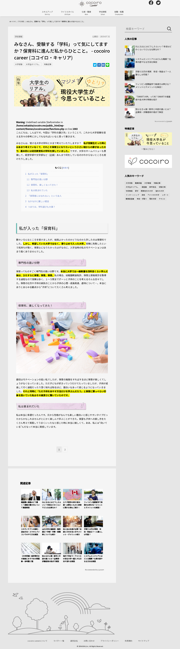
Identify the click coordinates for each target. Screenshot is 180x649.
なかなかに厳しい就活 (37, 201)
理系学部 (152, 199)
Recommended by (91, 570)
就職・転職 (119, 12)
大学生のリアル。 (33, 64)
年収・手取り (142, 199)
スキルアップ (47, 12)
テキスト (162, 199)
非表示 (65, 167)
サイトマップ (143, 640)
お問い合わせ (89, 640)
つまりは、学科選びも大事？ (40, 206)
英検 (143, 195)
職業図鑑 (138, 183)
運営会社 (74, 640)
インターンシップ (132, 195)
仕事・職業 (86, 12)
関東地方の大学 (147, 191)
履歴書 (144, 187)
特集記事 (47, 64)
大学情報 (147, 183)
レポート (165, 195)
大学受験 (18, 64)
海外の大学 (159, 191)
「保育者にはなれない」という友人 (43, 195)
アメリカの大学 (153, 195)
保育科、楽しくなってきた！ (42, 184)
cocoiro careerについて (37, 640)
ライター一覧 (58, 640)
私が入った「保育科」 (37, 173)
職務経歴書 (130, 199)
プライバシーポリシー (110, 640)
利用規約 (128, 640)
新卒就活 (152, 187)
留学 (136, 191)
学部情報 (129, 191)
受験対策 (162, 187)
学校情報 (102, 12)
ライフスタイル (67, 12)
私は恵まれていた (37, 190)
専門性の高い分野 (37, 179)
